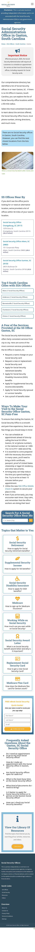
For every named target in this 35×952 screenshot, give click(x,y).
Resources (5, 895)
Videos (4, 898)
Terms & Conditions (7, 916)
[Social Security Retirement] (17, 538)
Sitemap (4, 919)
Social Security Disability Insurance (17, 584)
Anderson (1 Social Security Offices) (15, 297)
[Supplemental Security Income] (17, 558)
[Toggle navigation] (32, 4)
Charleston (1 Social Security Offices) (15, 310)
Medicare (17, 602)
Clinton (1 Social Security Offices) (14, 316)
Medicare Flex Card (17, 682)
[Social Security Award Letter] (17, 636)
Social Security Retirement (17, 544)
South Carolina (20, 44)
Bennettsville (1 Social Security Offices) (16, 303)
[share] (30, 154)
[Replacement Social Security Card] (17, 658)
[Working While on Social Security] (17, 616)
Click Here (17, 846)
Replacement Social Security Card (17, 664)
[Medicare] (17, 598)
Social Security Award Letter (17, 642)
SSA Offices (10, 44)
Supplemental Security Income (17, 564)
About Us (4, 908)
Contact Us (5, 910)
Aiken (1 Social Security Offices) (13, 291)
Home (3, 44)
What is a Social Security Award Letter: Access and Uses (17, 154)
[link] (4, 154)
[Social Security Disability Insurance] (17, 578)
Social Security (6, 892)
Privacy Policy (5, 913)
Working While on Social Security (17, 622)
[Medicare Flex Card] (17, 679)
